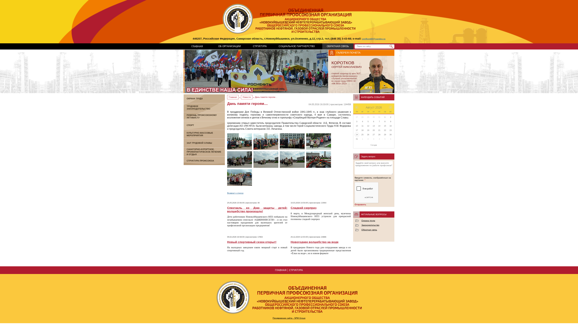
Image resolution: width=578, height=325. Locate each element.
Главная (233, 97)
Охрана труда (368, 220)
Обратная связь (369, 230)
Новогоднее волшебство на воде (315, 242)
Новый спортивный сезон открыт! (251, 242)
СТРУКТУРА (260, 46)
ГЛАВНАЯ (197, 46)
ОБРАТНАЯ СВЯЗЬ (338, 46)
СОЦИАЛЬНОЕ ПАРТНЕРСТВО (297, 46)
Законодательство (370, 225)
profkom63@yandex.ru (373, 39)
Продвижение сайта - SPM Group (289, 318)
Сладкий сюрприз (303, 207)
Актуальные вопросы (373, 214)
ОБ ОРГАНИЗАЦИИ (229, 46)
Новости (247, 97)
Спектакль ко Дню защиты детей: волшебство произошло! (257, 209)
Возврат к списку (235, 193)
